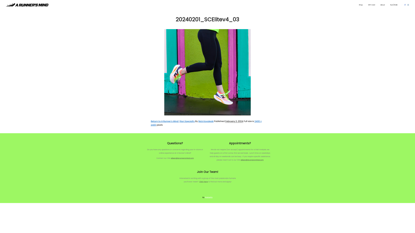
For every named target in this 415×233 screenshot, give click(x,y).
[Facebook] (405, 4)
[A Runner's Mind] (27, 5)
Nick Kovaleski (206, 121)
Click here (203, 181)
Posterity (209, 197)
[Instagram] (408, 4)
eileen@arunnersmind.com (182, 158)
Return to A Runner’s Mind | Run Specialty (173, 121)
